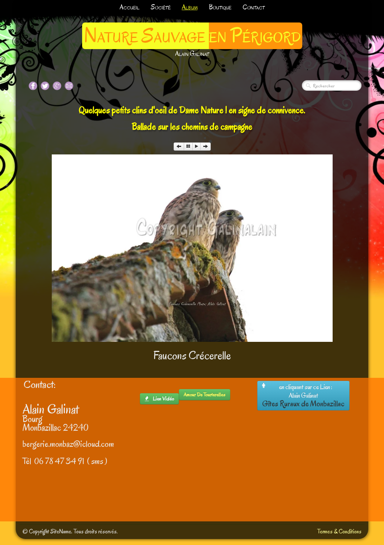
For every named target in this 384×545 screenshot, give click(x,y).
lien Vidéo (163, 398)
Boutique (220, 7)
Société (161, 7)
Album (190, 7)
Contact (254, 7)
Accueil (130, 7)
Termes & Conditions (339, 531)
